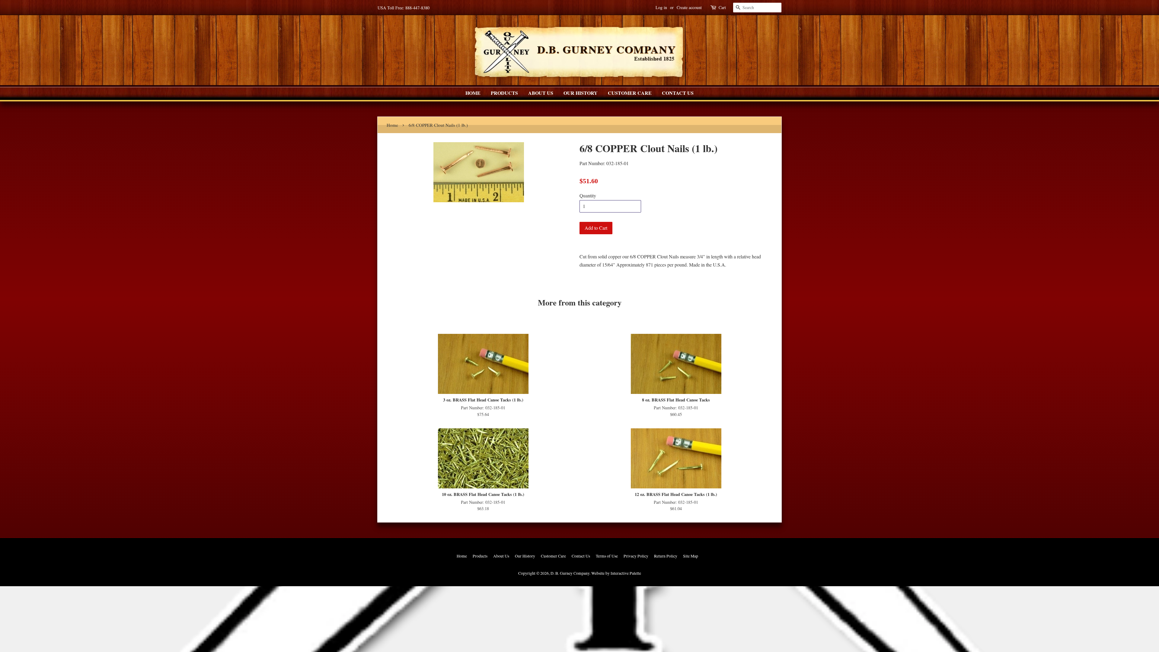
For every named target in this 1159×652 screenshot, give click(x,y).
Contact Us (678, 92)
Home (473, 92)
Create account (689, 7)
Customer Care (630, 92)
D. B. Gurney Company (570, 573)
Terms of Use (607, 556)
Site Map (690, 556)
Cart (722, 7)
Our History (581, 92)
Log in (661, 7)
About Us (540, 92)
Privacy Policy (636, 556)
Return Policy (665, 556)
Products (504, 92)
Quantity (588, 195)
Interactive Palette (626, 573)
